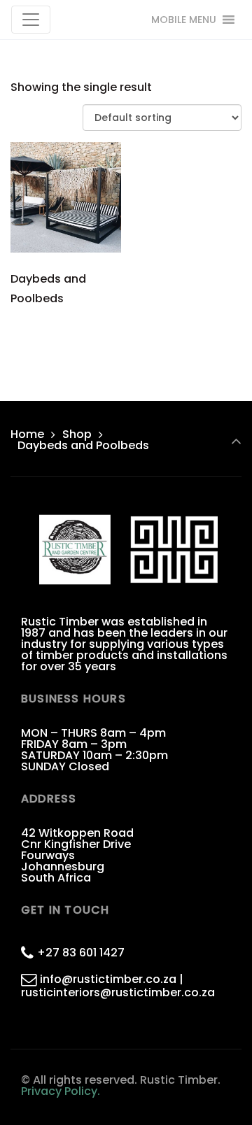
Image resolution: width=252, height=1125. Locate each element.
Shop (77, 434)
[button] (183, 20)
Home (27, 434)
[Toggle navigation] (30, 20)
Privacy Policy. (60, 1091)
